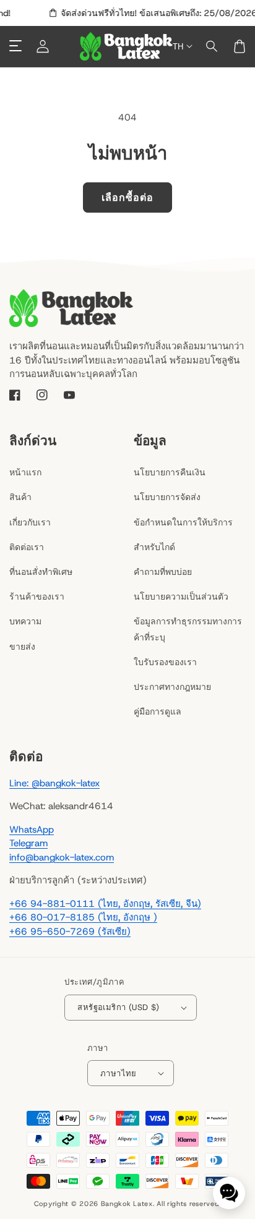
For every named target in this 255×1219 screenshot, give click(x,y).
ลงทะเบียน (128, 673)
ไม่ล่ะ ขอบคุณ (127, 705)
